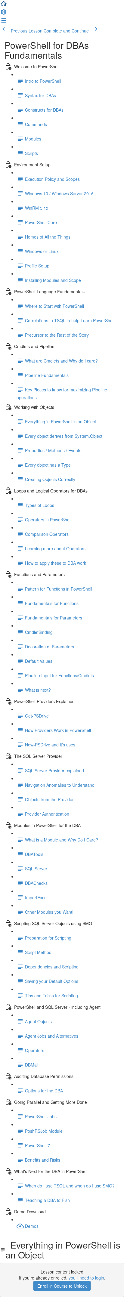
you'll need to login (86, 1278)
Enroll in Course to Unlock (62, 1286)
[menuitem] (3, 14)
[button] (3, 5)
